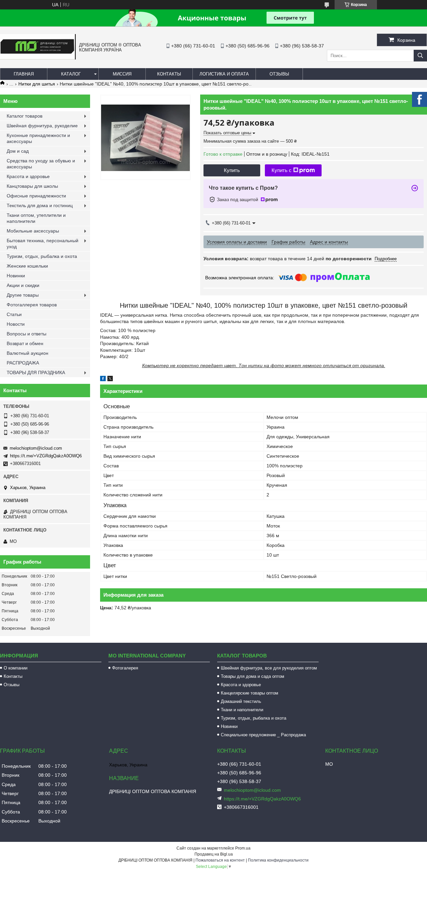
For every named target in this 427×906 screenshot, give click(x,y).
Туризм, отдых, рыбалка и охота (42, 256)
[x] (110, 379)
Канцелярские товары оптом (249, 693)
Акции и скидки (23, 285)
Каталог (71, 74)
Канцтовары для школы (32, 186)
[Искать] (420, 55)
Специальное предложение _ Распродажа (263, 734)
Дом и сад (18, 151)
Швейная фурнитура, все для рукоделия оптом (269, 667)
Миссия (122, 74)
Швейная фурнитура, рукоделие (42, 125)
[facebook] (103, 379)
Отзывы (279, 74)
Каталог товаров (24, 116)
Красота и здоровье (28, 176)
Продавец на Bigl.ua (213, 854)
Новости (16, 324)
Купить (232, 170)
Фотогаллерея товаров (32, 304)
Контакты (169, 74)
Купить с (282, 170)
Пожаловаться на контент (220, 860)
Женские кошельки (27, 266)
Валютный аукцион (27, 353)
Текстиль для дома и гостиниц (40, 205)
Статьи (14, 314)
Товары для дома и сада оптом (252, 676)
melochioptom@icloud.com (36, 448)
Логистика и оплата (224, 74)
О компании (15, 667)
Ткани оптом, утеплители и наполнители (36, 218)
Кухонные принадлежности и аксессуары (38, 138)
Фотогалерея (125, 667)
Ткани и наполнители (242, 709)
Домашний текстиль (241, 701)
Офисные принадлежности (36, 195)
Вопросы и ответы (26, 333)
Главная (24, 74)
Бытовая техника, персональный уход (42, 243)
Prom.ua (243, 848)
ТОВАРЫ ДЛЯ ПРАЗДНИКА (36, 372)
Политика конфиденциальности (278, 860)
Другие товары (23, 295)
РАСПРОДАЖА (23, 362)
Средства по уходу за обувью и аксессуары (41, 163)
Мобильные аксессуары (33, 231)
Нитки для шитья (36, 84)
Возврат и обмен (25, 343)
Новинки (16, 275)
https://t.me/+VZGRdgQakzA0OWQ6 (46, 455)
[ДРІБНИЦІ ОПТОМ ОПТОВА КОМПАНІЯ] (38, 57)
